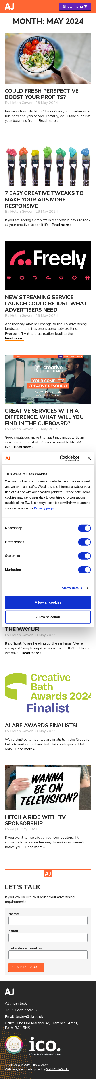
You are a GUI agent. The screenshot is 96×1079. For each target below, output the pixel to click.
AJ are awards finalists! (41, 725)
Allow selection (48, 617)
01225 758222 (25, 1009)
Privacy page (43, 508)
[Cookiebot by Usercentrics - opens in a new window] (60, 458)
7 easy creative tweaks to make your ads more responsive (44, 199)
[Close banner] (89, 458)
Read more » (48, 120)
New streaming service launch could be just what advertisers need (46, 303)
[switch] (84, 541)
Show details (72, 588)
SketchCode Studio (57, 1069)
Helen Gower (21, 102)
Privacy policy (40, 1064)
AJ (12, 829)
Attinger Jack (9, 6)
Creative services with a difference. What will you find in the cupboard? (44, 417)
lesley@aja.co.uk (29, 1016)
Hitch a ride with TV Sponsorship (35, 820)
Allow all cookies (48, 602)
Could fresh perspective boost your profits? (42, 94)
